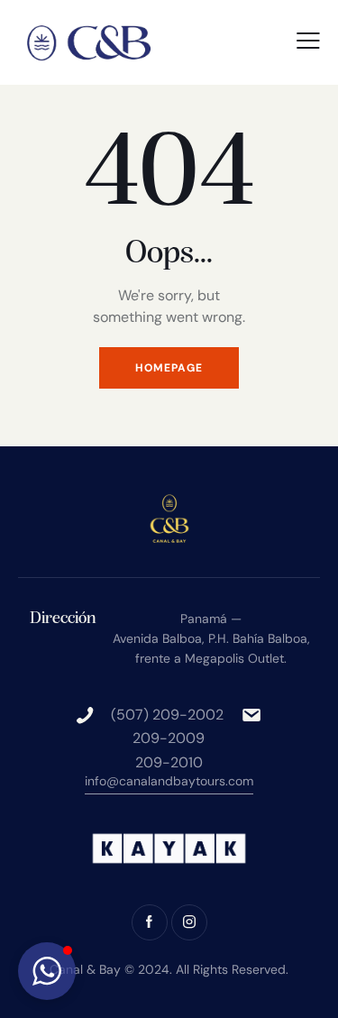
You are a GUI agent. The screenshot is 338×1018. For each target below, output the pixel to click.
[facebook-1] (150, 922)
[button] (308, 40)
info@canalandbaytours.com (169, 781)
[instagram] (189, 922)
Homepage (169, 368)
